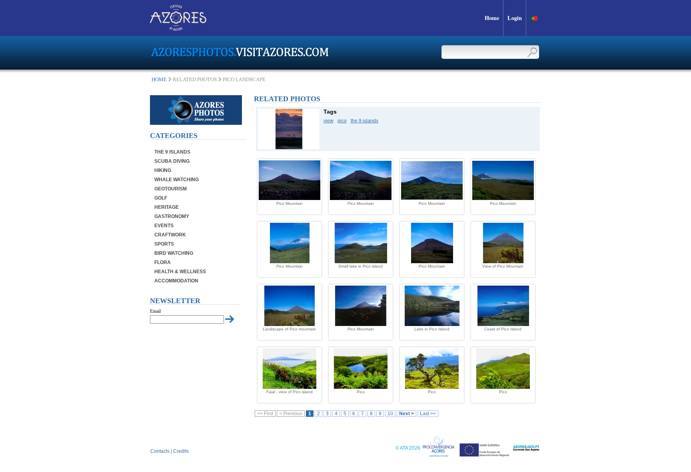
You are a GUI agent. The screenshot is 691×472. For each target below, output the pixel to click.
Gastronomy (171, 216)
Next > (406, 413)
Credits (181, 451)
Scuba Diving (172, 161)
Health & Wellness (180, 271)
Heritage (166, 207)
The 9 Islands (172, 152)
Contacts (160, 451)
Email (155, 311)
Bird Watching (173, 253)
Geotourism (170, 189)
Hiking (162, 170)
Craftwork (170, 235)
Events (164, 225)
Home (159, 79)
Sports (164, 244)
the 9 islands (364, 121)
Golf (160, 198)
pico (342, 121)
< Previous (290, 413)
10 (390, 413)
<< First (265, 413)
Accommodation (176, 281)
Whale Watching (176, 179)
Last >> (428, 413)
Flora (162, 262)
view (329, 121)
